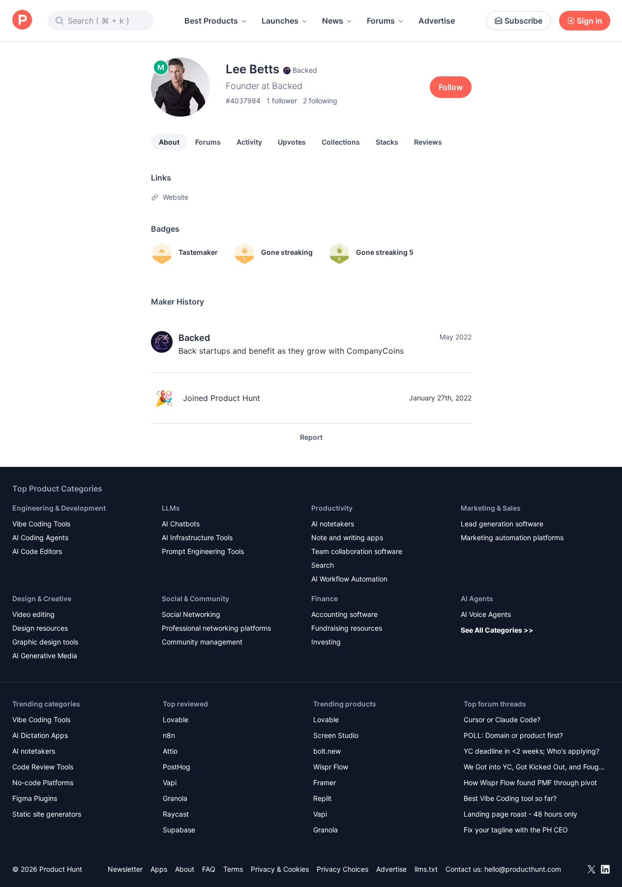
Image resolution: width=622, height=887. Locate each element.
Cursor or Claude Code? (502, 719)
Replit (322, 798)
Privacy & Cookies (280, 869)
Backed (194, 338)
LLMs (171, 508)
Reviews (428, 142)
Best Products (211, 21)
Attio (170, 751)
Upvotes (292, 142)
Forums (381, 21)
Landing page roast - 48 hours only (520, 814)
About (169, 142)
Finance (324, 598)
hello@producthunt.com (522, 869)
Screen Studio (335, 735)
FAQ (208, 869)
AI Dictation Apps (40, 735)
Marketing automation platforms (512, 537)
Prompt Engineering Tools (203, 551)
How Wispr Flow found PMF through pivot (530, 782)
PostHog (176, 767)
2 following (320, 100)
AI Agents (477, 598)
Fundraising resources (346, 628)
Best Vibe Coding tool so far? (510, 798)
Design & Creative (41, 598)
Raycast (176, 814)
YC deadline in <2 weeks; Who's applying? (531, 751)
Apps (158, 869)
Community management (202, 642)
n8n (169, 735)
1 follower (282, 100)
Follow (451, 87)
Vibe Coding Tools (41, 524)
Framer (324, 782)
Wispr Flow (330, 767)
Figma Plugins (34, 798)
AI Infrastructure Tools (197, 537)
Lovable (175, 719)
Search (322, 565)
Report (311, 437)
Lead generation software (502, 524)
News (332, 21)
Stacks (387, 142)
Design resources (40, 628)
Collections (341, 142)
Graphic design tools (45, 642)
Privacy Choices (342, 869)
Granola (175, 798)
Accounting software (344, 614)
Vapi (170, 782)
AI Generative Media (44, 655)
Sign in (589, 21)
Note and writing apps (347, 537)
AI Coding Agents (40, 537)
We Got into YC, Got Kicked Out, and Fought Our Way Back (534, 768)
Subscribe (523, 21)
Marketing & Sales (491, 508)
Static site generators (46, 814)
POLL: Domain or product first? (513, 735)
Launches (280, 21)
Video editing (33, 614)
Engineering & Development (59, 508)
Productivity (332, 508)
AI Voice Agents (486, 614)
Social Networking (191, 614)
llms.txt (426, 869)
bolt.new (327, 751)
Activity (249, 142)
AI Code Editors (37, 551)
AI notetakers (332, 524)
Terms (233, 869)
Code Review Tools (42, 767)
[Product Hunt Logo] (22, 20)
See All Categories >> (497, 630)
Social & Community (195, 598)
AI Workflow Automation (349, 579)
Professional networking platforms (216, 628)
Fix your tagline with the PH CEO (516, 830)
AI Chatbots (181, 524)
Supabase (179, 830)
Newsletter (125, 869)
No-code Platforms (42, 782)
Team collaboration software (356, 551)
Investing (326, 642)
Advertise (436, 21)
